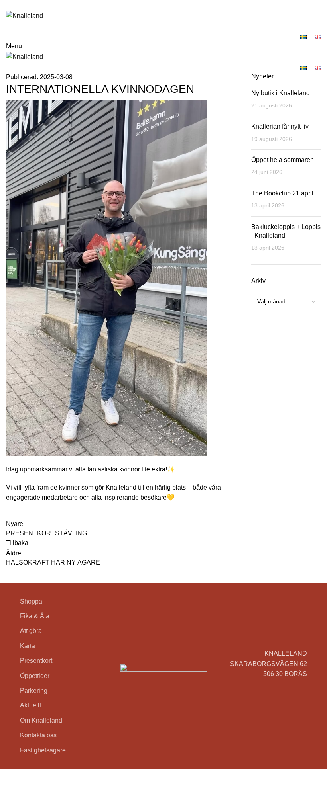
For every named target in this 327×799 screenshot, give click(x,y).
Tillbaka (17, 542)
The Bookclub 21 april (282, 193)
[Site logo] (24, 15)
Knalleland (43, 773)
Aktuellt (30, 705)
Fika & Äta (34, 616)
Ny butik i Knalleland (280, 93)
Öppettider (34, 675)
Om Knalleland (41, 720)
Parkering (33, 690)
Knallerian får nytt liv (280, 126)
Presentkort (36, 660)
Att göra (31, 630)
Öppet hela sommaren (282, 159)
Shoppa (31, 601)
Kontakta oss (38, 735)
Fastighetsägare (43, 750)
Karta (27, 646)
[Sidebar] (10, 789)
